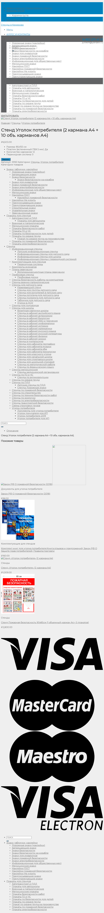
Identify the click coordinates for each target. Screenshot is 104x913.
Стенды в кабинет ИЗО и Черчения (37, 321)
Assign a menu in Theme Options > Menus (29, 8)
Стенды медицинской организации (38, 372)
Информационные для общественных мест (36, 61)
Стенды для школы (23, 308)
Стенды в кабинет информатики (36, 323)
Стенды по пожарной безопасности (32, 390)
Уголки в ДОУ (25, 303)
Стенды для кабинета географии (36, 344)
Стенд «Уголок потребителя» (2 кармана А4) (26, 568)
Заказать (5, 159)
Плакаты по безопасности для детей (32, 101)
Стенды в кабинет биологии (33, 318)
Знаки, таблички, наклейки (22, 38)
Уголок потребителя (33, 123)
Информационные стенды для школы (39, 256)
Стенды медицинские (25, 369)
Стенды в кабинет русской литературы (39, 333)
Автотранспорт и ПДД (24, 85)
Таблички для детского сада (33, 300)
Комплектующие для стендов (29, 262)
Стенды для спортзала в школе (35, 359)
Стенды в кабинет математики (34, 328)
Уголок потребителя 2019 (31, 416)
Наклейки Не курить (24, 71)
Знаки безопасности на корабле (30, 51)
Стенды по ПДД (21, 382)
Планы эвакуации (22, 269)
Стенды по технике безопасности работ (34, 395)
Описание (12, 430)
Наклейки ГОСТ (21, 66)
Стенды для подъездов (25, 305)
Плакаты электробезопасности (29, 111)
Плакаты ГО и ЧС (21, 98)
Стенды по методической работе (36, 364)
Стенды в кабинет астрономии (34, 315)
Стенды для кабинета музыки (34, 346)
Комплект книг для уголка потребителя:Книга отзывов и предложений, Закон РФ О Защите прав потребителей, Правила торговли (49, 549)
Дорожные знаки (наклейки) (28, 43)
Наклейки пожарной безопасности (32, 69)
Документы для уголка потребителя (38, 410)
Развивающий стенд (29, 287)
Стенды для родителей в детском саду (39, 292)
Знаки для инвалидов (24, 53)
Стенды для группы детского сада (37, 290)
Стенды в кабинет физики (32, 336)
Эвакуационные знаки (25, 213)
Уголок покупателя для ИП (32, 413)
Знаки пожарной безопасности (30, 56)
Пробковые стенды (23, 274)
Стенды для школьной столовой (35, 362)
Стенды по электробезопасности (30, 400)
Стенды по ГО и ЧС (22, 375)
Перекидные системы (30, 264)
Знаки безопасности (23, 48)
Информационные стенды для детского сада (43, 254)
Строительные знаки (24, 208)
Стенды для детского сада (27, 285)
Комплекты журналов (24, 267)
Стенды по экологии (23, 398)
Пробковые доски (27, 277)
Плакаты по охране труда (26, 103)
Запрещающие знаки (24, 45)
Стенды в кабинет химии (31, 339)
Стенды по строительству (26, 392)
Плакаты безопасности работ (28, 95)
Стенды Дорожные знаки (31, 387)
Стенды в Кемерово (12, 25)
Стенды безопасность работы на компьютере (37, 280)
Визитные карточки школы (32, 310)
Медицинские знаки (24, 63)
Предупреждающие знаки (27, 76)
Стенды (16, 123)
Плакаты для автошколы (26, 88)
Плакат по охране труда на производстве (35, 106)
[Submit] (2, 426)
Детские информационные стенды (37, 251)
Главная (5, 123)
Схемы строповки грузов (26, 405)
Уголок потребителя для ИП (33, 418)
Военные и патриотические (28, 90)
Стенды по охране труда (26, 380)
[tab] (54, 430)
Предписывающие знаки (26, 74)
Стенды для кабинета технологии (36, 351)
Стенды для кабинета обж (32, 349)
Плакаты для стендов (18, 81)
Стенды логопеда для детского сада (38, 295)
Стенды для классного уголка (34, 354)
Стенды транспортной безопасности (32, 403)
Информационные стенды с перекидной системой (47, 259)
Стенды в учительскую (30, 341)
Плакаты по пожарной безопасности (32, 108)
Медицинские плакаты (25, 93)
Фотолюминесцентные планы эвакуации (41, 272)
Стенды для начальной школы (34, 357)
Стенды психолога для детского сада (38, 297)
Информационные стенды (27, 249)
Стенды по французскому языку (35, 367)
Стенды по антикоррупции (32, 377)
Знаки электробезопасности (28, 58)
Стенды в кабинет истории (32, 326)
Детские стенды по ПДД (31, 385)
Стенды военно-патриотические (30, 282)
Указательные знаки (23, 210)
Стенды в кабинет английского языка (38, 313)
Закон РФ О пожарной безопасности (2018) (25, 493)
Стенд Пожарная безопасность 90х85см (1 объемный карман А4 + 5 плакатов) (45, 622)
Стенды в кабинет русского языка (36, 331)
